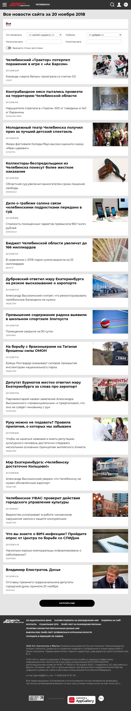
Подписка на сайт (111, 620)
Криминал (11, 192)
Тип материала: (14, 35)
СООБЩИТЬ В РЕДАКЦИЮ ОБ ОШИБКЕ (44, 636)
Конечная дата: (74, 41)
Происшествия (13, 116)
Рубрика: (70, 35)
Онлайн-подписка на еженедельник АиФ (76, 620)
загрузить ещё (67, 603)
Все (8, 23)
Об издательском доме (39, 620)
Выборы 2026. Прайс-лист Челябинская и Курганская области (59, 632)
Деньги (9, 268)
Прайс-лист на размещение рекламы (81, 624)
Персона (10, 590)
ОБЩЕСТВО (11, 304)
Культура (10, 152)
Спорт (9, 80)
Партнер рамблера (55, 698)
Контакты (31, 624)
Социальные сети (48, 624)
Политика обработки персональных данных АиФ (52, 628)
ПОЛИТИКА (11, 411)
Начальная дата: (14, 41)
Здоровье (11, 335)
